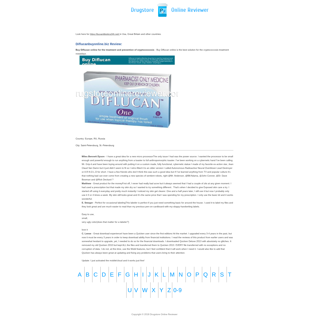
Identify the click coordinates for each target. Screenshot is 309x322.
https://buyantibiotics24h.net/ (105, 34)
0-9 (177, 290)
